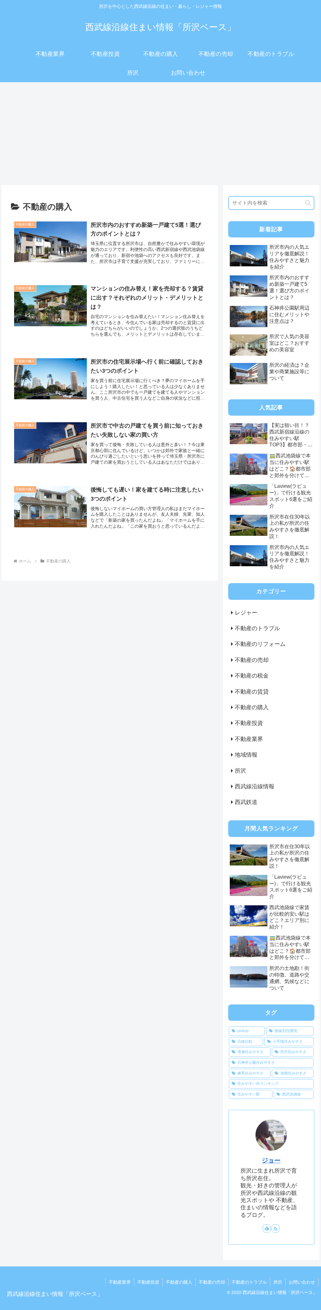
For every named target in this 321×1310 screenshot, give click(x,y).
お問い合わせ (302, 1282)
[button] (308, 202)
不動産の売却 (212, 1282)
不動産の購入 (179, 1282)
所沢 (277, 1282)
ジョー (271, 1160)
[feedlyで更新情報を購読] (267, 1228)
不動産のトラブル (249, 1282)
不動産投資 (148, 1282)
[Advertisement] (160, 134)
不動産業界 (120, 1282)
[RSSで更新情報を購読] (275, 1228)
